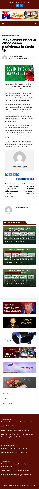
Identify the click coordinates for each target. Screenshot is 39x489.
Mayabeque (21, 84)
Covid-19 (24, 58)
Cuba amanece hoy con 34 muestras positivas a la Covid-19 (28, 189)
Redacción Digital (17, 56)
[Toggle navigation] (18, 23)
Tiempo (5, 399)
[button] (32, 23)
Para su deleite (8, 403)
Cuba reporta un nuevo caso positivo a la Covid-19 (18, 255)
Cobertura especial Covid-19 (10, 35)
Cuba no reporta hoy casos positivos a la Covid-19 (19, 234)
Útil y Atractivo (8, 394)
